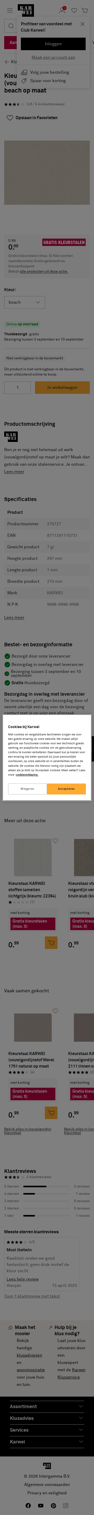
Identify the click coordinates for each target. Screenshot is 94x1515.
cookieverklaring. (27, 774)
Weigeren (27, 788)
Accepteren (66, 788)
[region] (47, 757)
